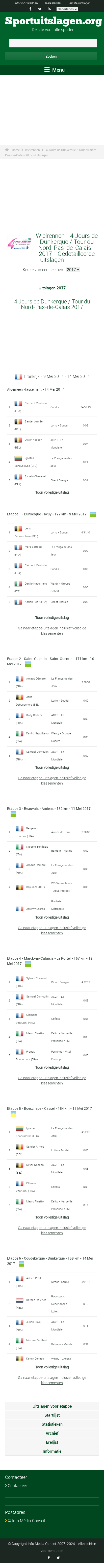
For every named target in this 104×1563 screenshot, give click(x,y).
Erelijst (52, 1442)
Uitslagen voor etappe (52, 1406)
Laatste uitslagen (79, 3)
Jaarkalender (52, 3)
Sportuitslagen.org (53, 21)
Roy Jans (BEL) (35, 887)
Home (16, 150)
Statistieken (52, 1424)
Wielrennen (32, 150)
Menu (58, 69)
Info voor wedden (26, 3)
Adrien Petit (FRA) (36, 602)
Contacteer (17, 1485)
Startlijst (52, 1415)
